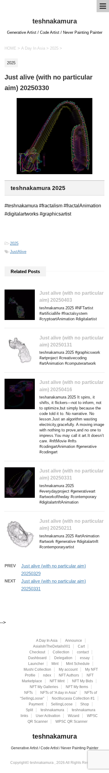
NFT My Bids (82, 681)
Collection (61, 652)
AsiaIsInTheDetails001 (51, 646)
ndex (47, 675)
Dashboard (37, 658)
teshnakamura (54, 21)
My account (68, 669)
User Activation (48, 716)
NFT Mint (57, 681)
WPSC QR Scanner (71, 721)
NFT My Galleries (44, 687)
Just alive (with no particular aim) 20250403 (71, 296)
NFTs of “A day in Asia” (58, 692)
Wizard (73, 716)
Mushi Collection (37, 669)
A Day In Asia (47, 640)
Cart (81, 646)
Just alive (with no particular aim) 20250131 (71, 341)
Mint (54, 664)
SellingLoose (62, 704)
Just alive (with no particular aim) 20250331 (71, 474)
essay (85, 658)
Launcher (36, 664)
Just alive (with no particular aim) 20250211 (71, 524)
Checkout (37, 652)
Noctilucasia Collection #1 (73, 698)
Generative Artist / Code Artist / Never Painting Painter (54, 748)
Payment (36, 704)
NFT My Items (77, 687)
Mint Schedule (78, 664)
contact (83, 652)
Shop (84, 704)
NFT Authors (69, 675)
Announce (73, 640)
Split (29, 710)
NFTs (28, 692)
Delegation (63, 658)
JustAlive (18, 251)
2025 (14, 243)
